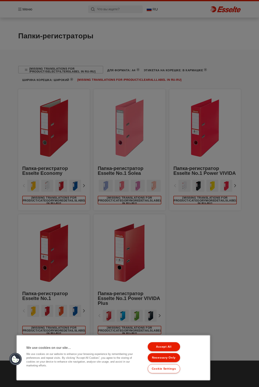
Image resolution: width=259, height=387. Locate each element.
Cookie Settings (164, 368)
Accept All (163, 346)
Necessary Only (164, 357)
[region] (113, 358)
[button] (15, 359)
